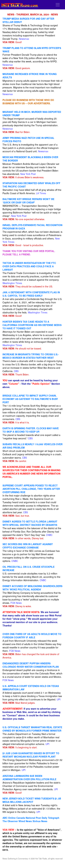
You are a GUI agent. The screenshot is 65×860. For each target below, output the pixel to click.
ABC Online (9, 817)
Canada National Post (28, 817)
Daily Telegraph (50, 817)
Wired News (25, 821)
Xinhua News (39, 821)
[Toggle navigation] (57, 4)
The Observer (10, 821)
